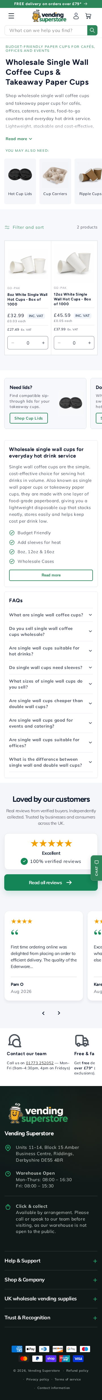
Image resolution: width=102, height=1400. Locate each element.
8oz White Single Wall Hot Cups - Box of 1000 (27, 299)
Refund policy (77, 1371)
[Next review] (59, 1013)
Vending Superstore (44, 1371)
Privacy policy (37, 1379)
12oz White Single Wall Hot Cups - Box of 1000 (72, 299)
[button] (11, 16)
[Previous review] (43, 1013)
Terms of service (68, 1379)
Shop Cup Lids (28, 418)
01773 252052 (40, 1063)
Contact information (53, 1388)
